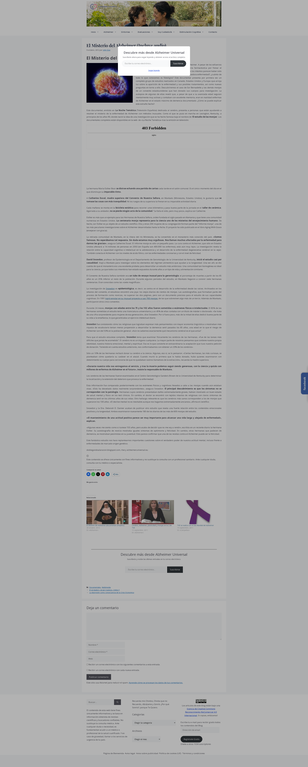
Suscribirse (178, 63)
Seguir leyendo (154, 70)
